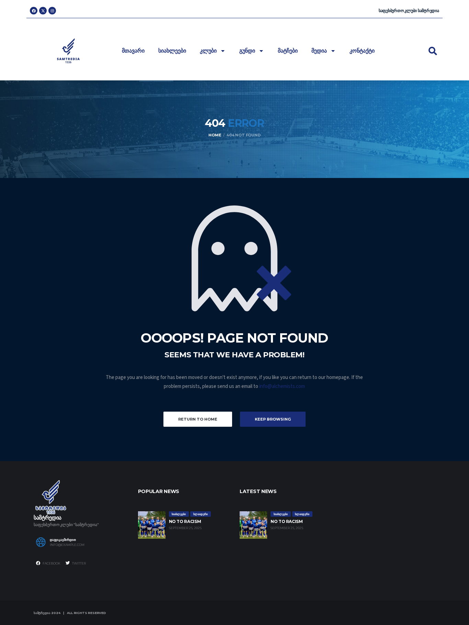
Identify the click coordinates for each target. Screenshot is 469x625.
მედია (319, 50)
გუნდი (247, 50)
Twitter (78, 563)
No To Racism (185, 521)
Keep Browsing (273, 419)
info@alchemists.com (282, 386)
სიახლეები (172, 50)
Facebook (51, 563)
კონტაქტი (362, 50)
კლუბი (208, 50)
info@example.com (67, 545)
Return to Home (197, 419)
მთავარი (133, 50)
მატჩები (288, 50)
